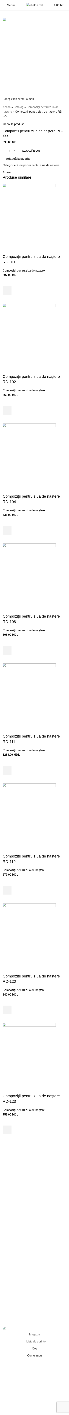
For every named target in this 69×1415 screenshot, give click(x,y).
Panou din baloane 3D (17, 1216)
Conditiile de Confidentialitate (21, 1270)
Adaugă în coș (31, 150)
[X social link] (18, 172)
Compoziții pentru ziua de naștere (38, 165)
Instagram (9, 1298)
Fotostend (9, 1195)
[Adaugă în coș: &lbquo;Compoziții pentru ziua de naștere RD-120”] (7, 1010)
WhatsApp (9, 1311)
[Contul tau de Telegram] (30, 172)
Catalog (19, 107)
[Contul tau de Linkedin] (26, 172)
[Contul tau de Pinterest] (22, 172)
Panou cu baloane (14, 1188)
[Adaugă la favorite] (7, 281)
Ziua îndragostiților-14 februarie (22, 1229)
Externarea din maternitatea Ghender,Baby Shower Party (29, 1179)
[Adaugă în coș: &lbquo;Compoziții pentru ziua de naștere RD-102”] (7, 410)
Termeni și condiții (14, 1264)
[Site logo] (35, 5)
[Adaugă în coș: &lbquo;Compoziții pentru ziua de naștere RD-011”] (7, 290)
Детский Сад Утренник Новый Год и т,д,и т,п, (31, 1222)
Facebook (9, 1292)
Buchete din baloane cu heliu (21, 1164)
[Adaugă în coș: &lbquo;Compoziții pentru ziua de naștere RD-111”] (7, 770)
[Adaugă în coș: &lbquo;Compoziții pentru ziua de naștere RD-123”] (7, 1130)
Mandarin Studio (13, 1320)
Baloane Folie (11, 1236)
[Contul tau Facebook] (14, 172)
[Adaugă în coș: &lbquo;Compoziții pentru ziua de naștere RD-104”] (7, 530)
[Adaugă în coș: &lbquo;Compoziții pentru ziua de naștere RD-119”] (7, 890)
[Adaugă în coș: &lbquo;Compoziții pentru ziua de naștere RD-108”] (7, 650)
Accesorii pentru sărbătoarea (21, 1249)
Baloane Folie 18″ (14, 1242)
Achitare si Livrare (14, 1277)
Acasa (7, 107)
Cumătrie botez (12, 1201)
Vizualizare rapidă (7, 299)
